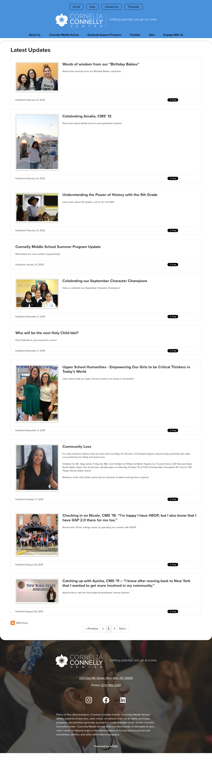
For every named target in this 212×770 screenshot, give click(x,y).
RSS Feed (21, 623)
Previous (93, 628)
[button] (34, 34)
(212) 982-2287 (111, 685)
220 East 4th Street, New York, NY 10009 (106, 678)
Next (122, 628)
